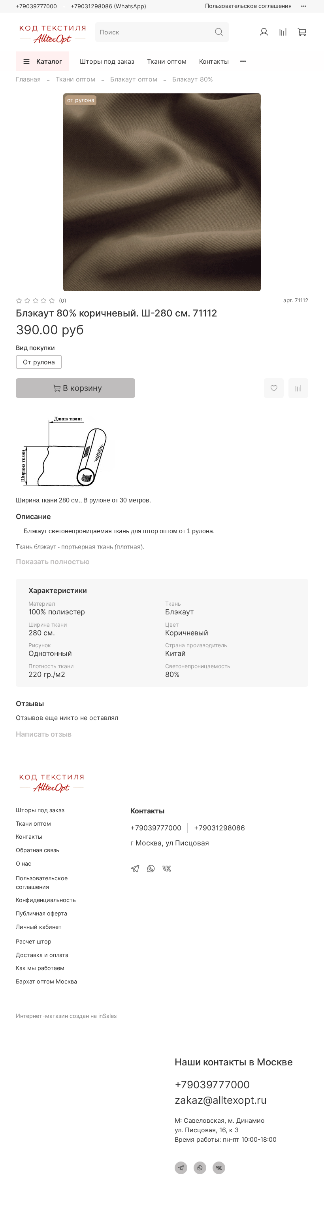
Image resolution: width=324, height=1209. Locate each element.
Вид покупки (35, 348)
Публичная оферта (41, 913)
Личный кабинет (39, 926)
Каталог (49, 61)
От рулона (39, 362)
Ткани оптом (166, 61)
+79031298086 (219, 828)
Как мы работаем (40, 968)
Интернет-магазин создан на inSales (66, 1015)
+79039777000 (36, 6)
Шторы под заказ (107, 61)
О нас (23, 863)
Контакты (214, 61)
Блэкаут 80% (192, 79)
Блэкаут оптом (133, 79)
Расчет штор (33, 941)
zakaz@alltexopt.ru (221, 1100)
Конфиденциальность (46, 899)
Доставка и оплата (42, 954)
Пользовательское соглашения (248, 5)
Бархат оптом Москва (46, 981)
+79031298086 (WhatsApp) (108, 6)
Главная (28, 79)
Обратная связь (37, 850)
